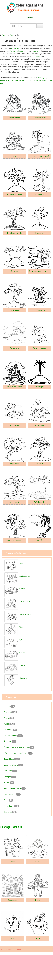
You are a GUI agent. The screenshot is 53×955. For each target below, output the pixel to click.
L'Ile (14, 156)
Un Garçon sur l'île (14, 541)
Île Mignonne (40, 310)
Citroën (22, 653)
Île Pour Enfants (39, 348)
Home (30, 17)
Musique (7, 777)
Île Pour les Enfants (15, 387)
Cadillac (22, 589)
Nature (7, 783)
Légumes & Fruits (11, 765)
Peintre (21, 563)
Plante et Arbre (10, 794)
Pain (12, 939)
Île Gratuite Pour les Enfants (40, 272)
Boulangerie (13, 900)
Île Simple (40, 387)
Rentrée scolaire (24, 576)
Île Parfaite (14, 348)
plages (20, 51)
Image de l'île (14, 464)
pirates (39, 56)
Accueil (5, 35)
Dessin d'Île (39, 195)
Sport (6, 800)
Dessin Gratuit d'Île (14, 233)
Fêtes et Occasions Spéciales (16, 753)
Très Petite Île (39, 502)
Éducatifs (8, 741)
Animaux (7, 712)
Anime (6, 718)
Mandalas (8, 771)
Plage (10, 80)
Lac (1, 83)
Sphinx (21, 640)
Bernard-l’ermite (25, 602)
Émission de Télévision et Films (16, 747)
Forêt (16, 80)
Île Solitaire (14, 425)
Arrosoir (37, 939)
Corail (49, 80)
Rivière (21, 80)
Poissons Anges (25, 614)
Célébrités (8, 730)
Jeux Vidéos (9, 759)
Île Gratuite (14, 310)
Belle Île (40, 541)
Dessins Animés (10, 736)
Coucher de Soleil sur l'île (40, 156)
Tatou (21, 627)
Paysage (3, 80)
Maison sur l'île (40, 118)
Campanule (23, 678)
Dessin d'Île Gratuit (14, 195)
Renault (22, 665)
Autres (12, 35)
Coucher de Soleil (39, 80)
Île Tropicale (40, 425)
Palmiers (12, 51)
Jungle (28, 80)
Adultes (7, 706)
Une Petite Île (14, 118)
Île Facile (14, 272)
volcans (35, 51)
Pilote (37, 900)
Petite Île (39, 464)
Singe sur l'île (14, 502)
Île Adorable (40, 233)
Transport (8, 812)
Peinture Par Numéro (12, 788)
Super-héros (9, 806)
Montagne (42, 78)
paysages (15, 48)
